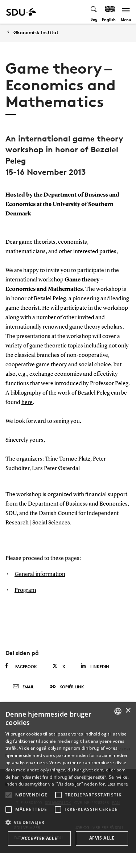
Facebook (26, 666)
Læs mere (117, 784)
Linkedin (99, 666)
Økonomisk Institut (35, 32)
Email (28, 686)
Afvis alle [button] (102, 838)
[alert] (68, 777)
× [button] (128, 710)
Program (25, 590)
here (27, 402)
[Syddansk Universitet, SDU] (21, 12)
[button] (8, 795)
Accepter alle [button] (39, 838)
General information (40, 574)
